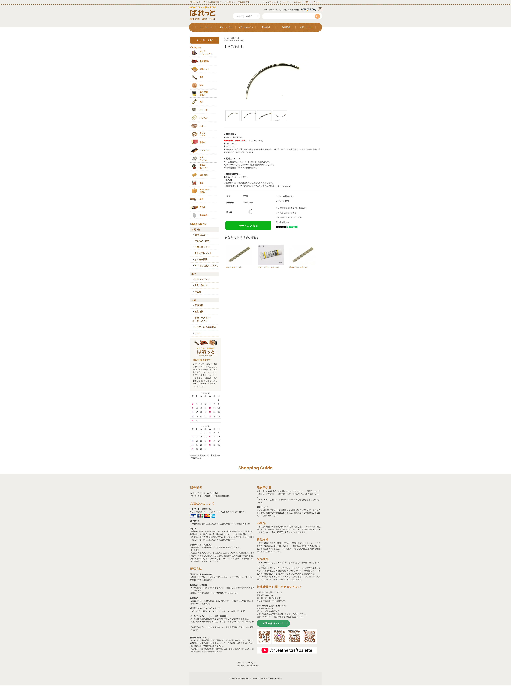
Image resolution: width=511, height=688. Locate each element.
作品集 (198, 292)
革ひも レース (202, 134)
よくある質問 (201, 259)
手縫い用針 (240, 40)
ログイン (286, 2)
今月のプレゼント (203, 253)
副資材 (202, 142)
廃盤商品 (203, 215)
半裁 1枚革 (204, 61)
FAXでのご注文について (206, 265)
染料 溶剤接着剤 (204, 93)
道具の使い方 (201, 285)
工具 (233, 38)
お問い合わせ (306, 27)
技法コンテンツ (202, 279)
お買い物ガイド (245, 27)
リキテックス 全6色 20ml (268, 267)
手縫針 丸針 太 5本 (234, 267)
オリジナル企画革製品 (205, 327)
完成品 (202, 207)
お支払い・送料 (202, 241)
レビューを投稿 (282, 201)
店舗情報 (265, 27)
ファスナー (204, 150)
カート (311, 2)
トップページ (205, 27)
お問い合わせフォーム (273, 623)
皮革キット (204, 69)
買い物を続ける (282, 222)
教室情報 (286, 27)
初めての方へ (226, 27)
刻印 (201, 85)
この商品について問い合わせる (289, 217)
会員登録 (297, 2)
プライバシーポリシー (246, 663)
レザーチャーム (203, 158)
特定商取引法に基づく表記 (248, 665)
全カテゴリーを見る (204, 40)
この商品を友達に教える (286, 213)
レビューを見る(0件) (284, 196)
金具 (201, 102)
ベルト (202, 126)
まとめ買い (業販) (204, 190)
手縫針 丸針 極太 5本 (298, 267)
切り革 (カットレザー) (206, 52)
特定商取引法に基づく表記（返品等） (291, 208)
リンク (198, 333)
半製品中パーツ (203, 166)
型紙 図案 (204, 175)
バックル (203, 118)
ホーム (226, 38)
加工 (201, 199)
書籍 (201, 183)
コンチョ (203, 110)
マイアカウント (272, 2)
